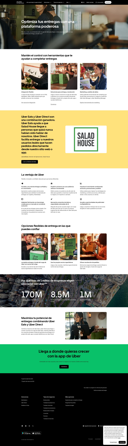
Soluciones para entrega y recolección (63, 92)
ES (83, 2)
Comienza (108, 2)
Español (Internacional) (90, 426)
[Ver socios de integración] (34, 76)
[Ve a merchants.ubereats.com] (20, 2)
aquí (119, 437)
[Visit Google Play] (26, 433)
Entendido (122, 442)
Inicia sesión (100, 2)
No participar (113, 442)
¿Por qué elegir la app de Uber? (34, 2)
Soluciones (46, 2)
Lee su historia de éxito (29, 161)
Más (67, 2)
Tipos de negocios (57, 2)
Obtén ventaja (89, 2)
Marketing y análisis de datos (89, 92)
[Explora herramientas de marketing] (93, 76)
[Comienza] (64, 76)
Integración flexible (27, 92)
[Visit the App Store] (36, 433)
